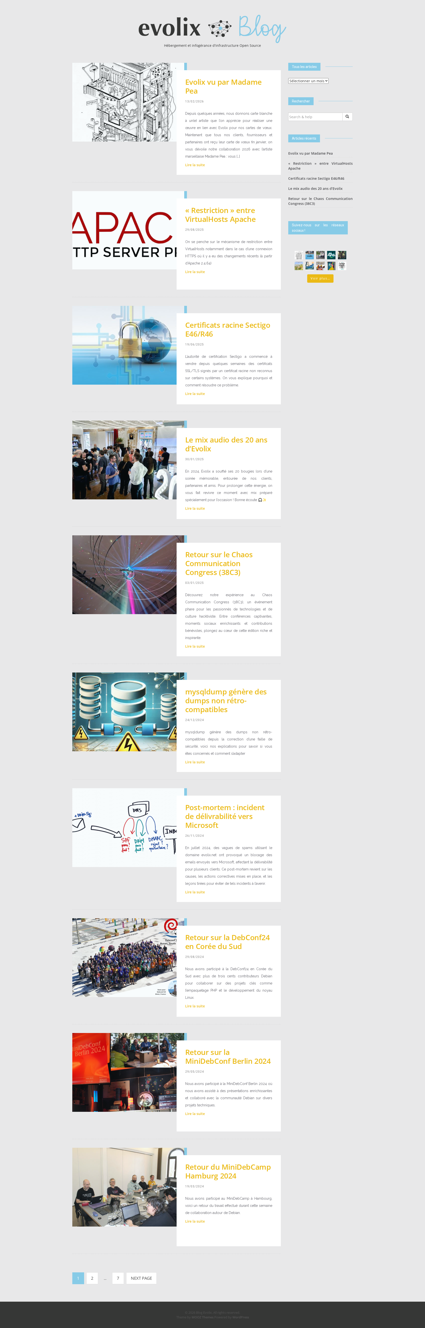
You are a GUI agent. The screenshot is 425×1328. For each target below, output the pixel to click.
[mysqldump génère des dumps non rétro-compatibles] (128, 711)
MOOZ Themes (202, 1317)
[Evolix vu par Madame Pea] (128, 101)
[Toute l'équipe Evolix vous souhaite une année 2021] (342, 266)
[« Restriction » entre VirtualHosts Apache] (128, 230)
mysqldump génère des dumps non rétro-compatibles (226, 700)
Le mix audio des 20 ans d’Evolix (226, 444)
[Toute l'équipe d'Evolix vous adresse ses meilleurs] (342, 255)
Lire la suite (195, 165)
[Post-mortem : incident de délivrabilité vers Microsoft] (128, 827)
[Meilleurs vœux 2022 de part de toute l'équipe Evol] (309, 266)
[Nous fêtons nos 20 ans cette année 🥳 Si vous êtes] (331, 255)
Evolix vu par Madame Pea (223, 86)
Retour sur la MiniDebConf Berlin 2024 (228, 1056)
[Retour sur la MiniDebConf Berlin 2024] (128, 1072)
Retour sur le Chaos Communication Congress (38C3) (219, 563)
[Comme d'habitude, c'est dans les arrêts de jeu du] (309, 255)
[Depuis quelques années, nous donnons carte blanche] (299, 255)
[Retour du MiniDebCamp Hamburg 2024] (128, 1186)
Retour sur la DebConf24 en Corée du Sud (227, 941)
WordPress (240, 1317)
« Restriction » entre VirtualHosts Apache (220, 214)
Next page (141, 1278)
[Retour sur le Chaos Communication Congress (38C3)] (128, 574)
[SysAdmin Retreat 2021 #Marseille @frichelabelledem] (320, 266)
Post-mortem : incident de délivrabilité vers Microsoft (225, 816)
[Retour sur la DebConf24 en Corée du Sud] (128, 957)
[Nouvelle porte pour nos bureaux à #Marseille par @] (331, 266)
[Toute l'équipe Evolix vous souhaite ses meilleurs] (299, 266)
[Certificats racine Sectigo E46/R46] (128, 345)
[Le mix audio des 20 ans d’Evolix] (128, 459)
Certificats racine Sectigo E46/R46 (227, 329)
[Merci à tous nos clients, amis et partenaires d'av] (320, 255)
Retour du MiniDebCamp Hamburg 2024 (228, 1171)
